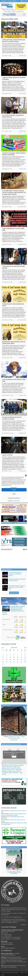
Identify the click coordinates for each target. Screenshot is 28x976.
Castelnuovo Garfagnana (11, 9)
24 (3, 662)
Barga (4, 9)
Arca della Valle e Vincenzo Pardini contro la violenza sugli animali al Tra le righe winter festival (14, 192)
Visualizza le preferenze (14, 498)
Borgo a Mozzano (7, 11)
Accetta (14, 489)
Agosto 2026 (14, 647)
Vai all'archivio (14, 740)
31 (3, 664)
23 (25, 659)
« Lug (2, 647)
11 (6, 657)
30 (25, 662)
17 (3, 659)
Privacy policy (15, 972)
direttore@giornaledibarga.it (8, 955)
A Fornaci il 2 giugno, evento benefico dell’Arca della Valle (14, 154)
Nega (14, 494)
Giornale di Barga (7, 972)
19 (10, 659)
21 (17, 659)
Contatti (9, 1)
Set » (25, 647)
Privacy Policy (17, 500)
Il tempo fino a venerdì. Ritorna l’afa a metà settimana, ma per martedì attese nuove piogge (13, 609)
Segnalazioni (4, 1)
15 (21, 657)
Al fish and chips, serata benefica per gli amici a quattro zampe (13, 40)
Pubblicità (14, 1)
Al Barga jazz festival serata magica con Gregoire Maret (17, 579)
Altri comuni (21, 11)
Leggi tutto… (5, 614)
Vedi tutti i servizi (14, 593)
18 (6, 659)
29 (21, 662)
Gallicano (23, 9)
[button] (26, 475)
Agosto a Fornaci (7, 455)
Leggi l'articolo (16, 766)
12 (10, 657)
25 (6, 662)
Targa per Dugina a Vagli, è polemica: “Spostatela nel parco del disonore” (11, 771)
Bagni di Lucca (15, 11)
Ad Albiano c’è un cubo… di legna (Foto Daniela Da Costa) (16, 737)
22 (21, 659)
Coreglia (19, 9)
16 (25, 657)
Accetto (14, 756)
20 (14, 659)
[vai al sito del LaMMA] (20, 637)
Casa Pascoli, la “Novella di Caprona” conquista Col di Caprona (11, 768)
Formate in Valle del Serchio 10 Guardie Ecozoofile (12, 418)
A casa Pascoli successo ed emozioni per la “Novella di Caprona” (15, 574)
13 (14, 657)
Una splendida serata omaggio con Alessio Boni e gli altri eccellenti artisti (17, 587)
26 (10, 662)
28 (17, 662)
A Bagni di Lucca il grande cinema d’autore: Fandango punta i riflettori (13, 814)
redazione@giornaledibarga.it (8, 948)
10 (3, 657)
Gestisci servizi (14, 487)
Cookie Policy (10, 500)
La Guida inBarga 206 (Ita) (14, 872)
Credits (2, 974)
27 (14, 662)
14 (17, 657)
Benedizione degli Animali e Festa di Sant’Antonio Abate (13, 342)
